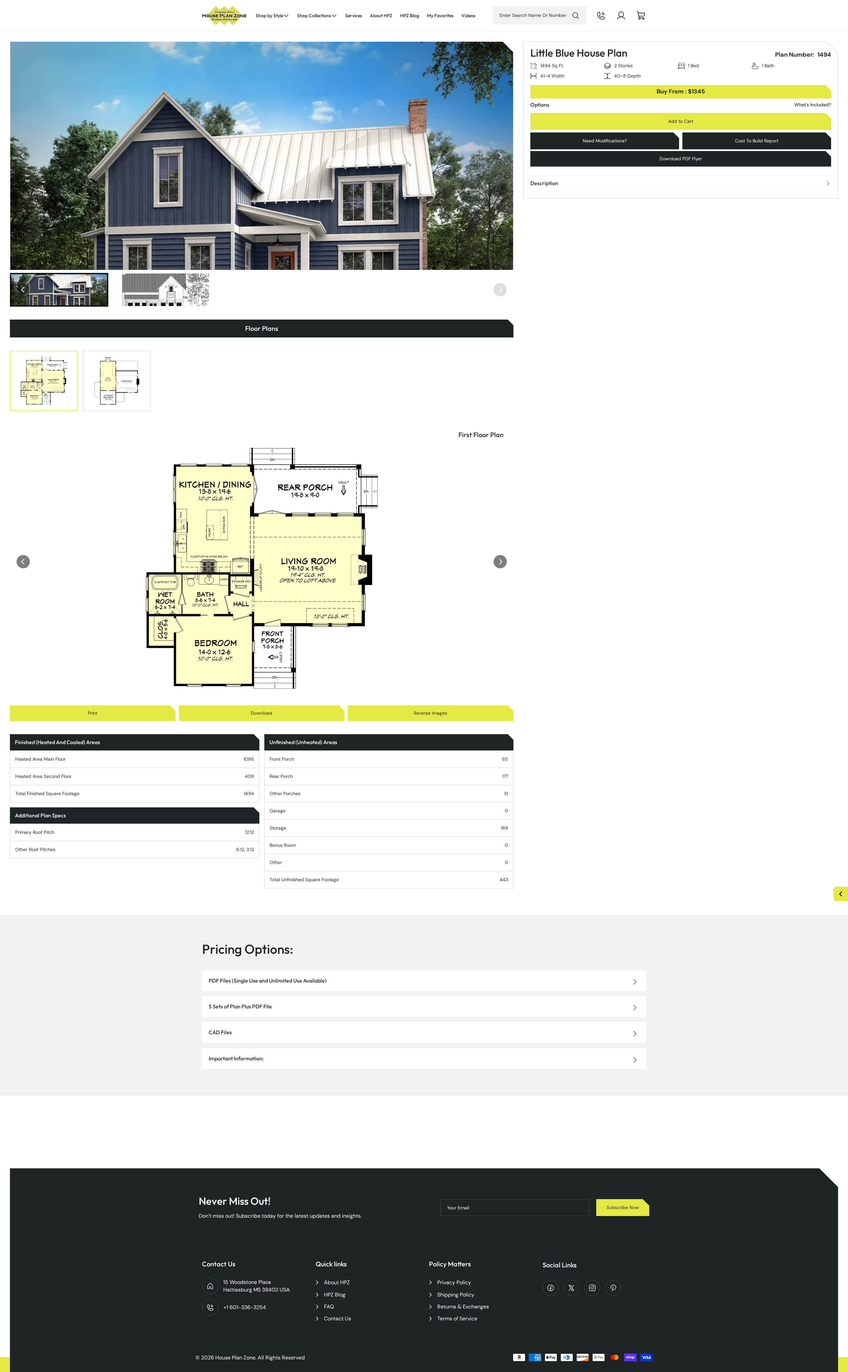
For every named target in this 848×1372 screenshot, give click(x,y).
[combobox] (539, 16)
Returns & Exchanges (463, 1306)
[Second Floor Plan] (116, 381)
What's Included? (812, 105)
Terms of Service (457, 1318)
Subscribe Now (623, 1207)
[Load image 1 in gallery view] (59, 289)
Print (92, 713)
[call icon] (601, 16)
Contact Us (337, 1318)
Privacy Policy (454, 1282)
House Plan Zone (235, 1357)
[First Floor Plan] (44, 381)
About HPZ (337, 1282)
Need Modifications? (605, 141)
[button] (272, 16)
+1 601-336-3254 (610, 21)
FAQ (329, 1306)
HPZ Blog (334, 1294)
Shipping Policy (455, 1294)
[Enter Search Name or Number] (575, 15)
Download (261, 713)
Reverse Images (430, 713)
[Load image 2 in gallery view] (160, 289)
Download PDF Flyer (681, 159)
